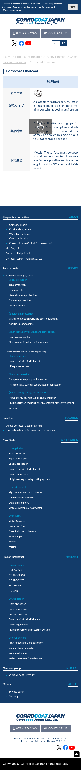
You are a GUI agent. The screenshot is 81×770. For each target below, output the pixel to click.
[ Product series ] (17, 565)
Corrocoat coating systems (19, 276)
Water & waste (17, 521)
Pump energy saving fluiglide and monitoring (32, 398)
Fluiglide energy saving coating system (29, 479)
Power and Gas (17, 526)
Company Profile (18, 225)
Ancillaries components (21, 324)
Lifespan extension (19, 366)
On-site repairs (17, 306)
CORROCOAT (16, 580)
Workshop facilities (19, 234)
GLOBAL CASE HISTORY (21, 675)
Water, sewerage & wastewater (25, 508)
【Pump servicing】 (18, 356)
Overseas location (18, 238)
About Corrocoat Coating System (24, 426)
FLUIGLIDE (15, 586)
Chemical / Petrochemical (22, 531)
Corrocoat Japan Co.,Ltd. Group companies (31, 243)
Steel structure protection (23, 295)
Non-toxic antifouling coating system (28, 342)
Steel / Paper (16, 537)
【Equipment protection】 (22, 314)
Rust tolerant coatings (20, 337)
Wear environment (19, 503)
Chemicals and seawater (21, 498)
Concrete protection (20, 300)
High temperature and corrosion (26, 492)
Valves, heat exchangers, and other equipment (33, 319)
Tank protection (17, 285)
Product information (13, 557)
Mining (12, 542)
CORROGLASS (17, 575)
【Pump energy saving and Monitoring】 (29, 393)
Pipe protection (17, 290)
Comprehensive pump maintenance (28, 379)
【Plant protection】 (19, 280)
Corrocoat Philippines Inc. (19, 253)
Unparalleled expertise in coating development (31, 430)
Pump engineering (18, 474)
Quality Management (20, 229)
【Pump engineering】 (20, 374)
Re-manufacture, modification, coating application (35, 385)
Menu (73, 7)
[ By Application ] (16, 448)
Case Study (9, 440)
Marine (12, 547)
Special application (18, 464)
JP (55, 43)
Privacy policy (16, 692)
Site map (13, 696)
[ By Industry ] (15, 516)
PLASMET (14, 591)
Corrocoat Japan (32, 763)
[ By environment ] (17, 487)
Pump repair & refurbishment (24, 361)
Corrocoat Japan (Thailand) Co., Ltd (24, 259)
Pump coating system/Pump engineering (26, 352)
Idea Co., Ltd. (12, 248)
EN (64, 43)
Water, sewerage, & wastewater (26, 658)
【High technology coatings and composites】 (32, 332)
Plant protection (17, 454)
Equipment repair (18, 459)
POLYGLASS (15, 570)
